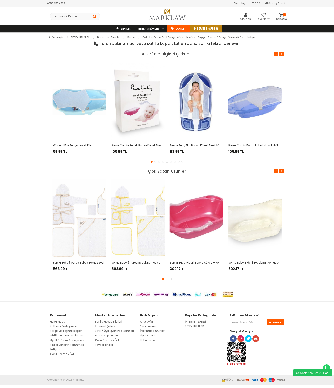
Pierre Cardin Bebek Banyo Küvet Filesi (137, 145)
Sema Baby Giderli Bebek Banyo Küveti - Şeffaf (259, 263)
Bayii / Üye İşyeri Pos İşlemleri (114, 331)
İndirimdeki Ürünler (152, 331)
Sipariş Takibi (276, 3)
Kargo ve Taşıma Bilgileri (66, 331)
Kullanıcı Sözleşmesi (63, 326)
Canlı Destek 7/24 (62, 354)
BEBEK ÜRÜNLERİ (149, 28)
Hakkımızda (57, 321)
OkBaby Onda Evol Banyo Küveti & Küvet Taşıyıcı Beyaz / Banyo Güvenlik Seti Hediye (198, 37)
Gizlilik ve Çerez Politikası (66, 335)
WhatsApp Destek (107, 335)
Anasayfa (57, 37)
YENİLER (125, 28)
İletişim (55, 349)
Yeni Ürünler (148, 326)
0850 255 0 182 (56, 3)
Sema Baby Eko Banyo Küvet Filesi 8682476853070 (204, 145)
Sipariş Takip (148, 335)
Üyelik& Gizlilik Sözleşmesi (67, 340)
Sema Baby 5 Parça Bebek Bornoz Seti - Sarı (141, 263)
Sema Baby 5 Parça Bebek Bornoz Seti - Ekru (82, 263)
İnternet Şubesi (205, 28)
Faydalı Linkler (104, 345)
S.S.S (257, 3)
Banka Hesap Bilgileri (108, 321)
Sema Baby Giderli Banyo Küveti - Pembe (197, 263)
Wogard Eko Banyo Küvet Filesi (73, 145)
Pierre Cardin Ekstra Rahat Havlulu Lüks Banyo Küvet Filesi (266, 145)
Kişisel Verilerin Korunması (67, 345)
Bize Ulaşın (240, 3)
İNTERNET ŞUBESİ (195, 321)
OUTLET (180, 28)
